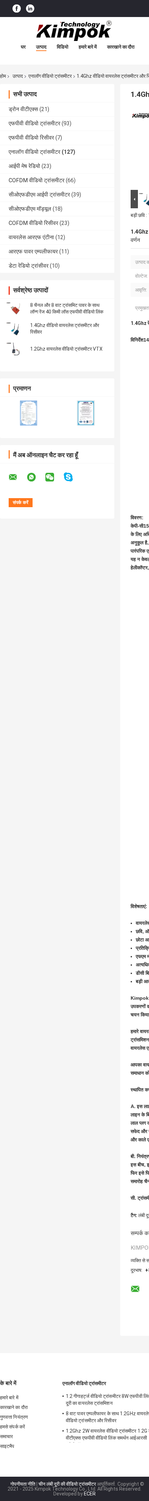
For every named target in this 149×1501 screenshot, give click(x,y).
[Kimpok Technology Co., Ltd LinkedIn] (30, 8)
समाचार (6, 1436)
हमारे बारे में (88, 47)
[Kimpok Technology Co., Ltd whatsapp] (35, 477)
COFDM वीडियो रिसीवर (33, 223)
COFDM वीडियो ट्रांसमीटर (36, 180)
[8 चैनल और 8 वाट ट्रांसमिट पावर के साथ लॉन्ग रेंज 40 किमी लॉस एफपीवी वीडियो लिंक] (15, 308)
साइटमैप (7, 1446)
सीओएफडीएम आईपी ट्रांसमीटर (39, 194)
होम (3, 76)
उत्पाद (41, 47)
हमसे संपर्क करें (12, 1426)
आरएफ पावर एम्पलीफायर (33, 251)
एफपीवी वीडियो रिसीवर (31, 137)
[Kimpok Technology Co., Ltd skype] (72, 477)
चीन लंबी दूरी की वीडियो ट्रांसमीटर (67, 1484)
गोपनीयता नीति (22, 1484)
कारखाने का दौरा (120, 47)
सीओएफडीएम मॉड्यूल (30, 209)
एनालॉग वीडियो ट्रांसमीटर (50, 76)
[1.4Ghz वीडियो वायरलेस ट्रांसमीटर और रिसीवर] (15, 328)
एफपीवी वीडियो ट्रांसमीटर (34, 123)
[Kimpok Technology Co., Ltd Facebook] (16, 8)
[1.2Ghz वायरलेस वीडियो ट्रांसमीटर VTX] (15, 349)
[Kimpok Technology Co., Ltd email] (17, 477)
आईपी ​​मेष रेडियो (24, 166)
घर (23, 47)
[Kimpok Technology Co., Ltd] (74, 30)
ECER (90, 1493)
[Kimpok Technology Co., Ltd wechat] (54, 477)
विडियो (62, 47)
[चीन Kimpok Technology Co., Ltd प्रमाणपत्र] (28, 413)
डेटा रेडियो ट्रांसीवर (29, 265)
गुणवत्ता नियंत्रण (14, 1417)
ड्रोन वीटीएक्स (23, 109)
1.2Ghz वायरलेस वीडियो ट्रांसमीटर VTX (66, 349)
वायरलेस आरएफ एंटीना (31, 237)
